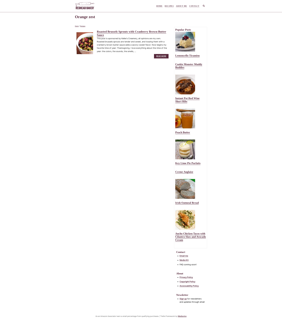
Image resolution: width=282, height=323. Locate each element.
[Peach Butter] (190, 118)
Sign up (183, 299)
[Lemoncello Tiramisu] (190, 42)
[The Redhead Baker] (95, 6)
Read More (162, 56)
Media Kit (184, 260)
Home (77, 26)
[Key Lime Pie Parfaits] (190, 149)
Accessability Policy (189, 286)
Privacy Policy (186, 277)
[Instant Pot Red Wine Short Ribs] (190, 84)
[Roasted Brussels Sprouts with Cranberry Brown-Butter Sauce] (84, 44)
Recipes (82, 26)
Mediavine (182, 316)
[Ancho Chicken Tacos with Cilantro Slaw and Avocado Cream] (190, 220)
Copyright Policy (187, 281)
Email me (184, 256)
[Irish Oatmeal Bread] (190, 189)
